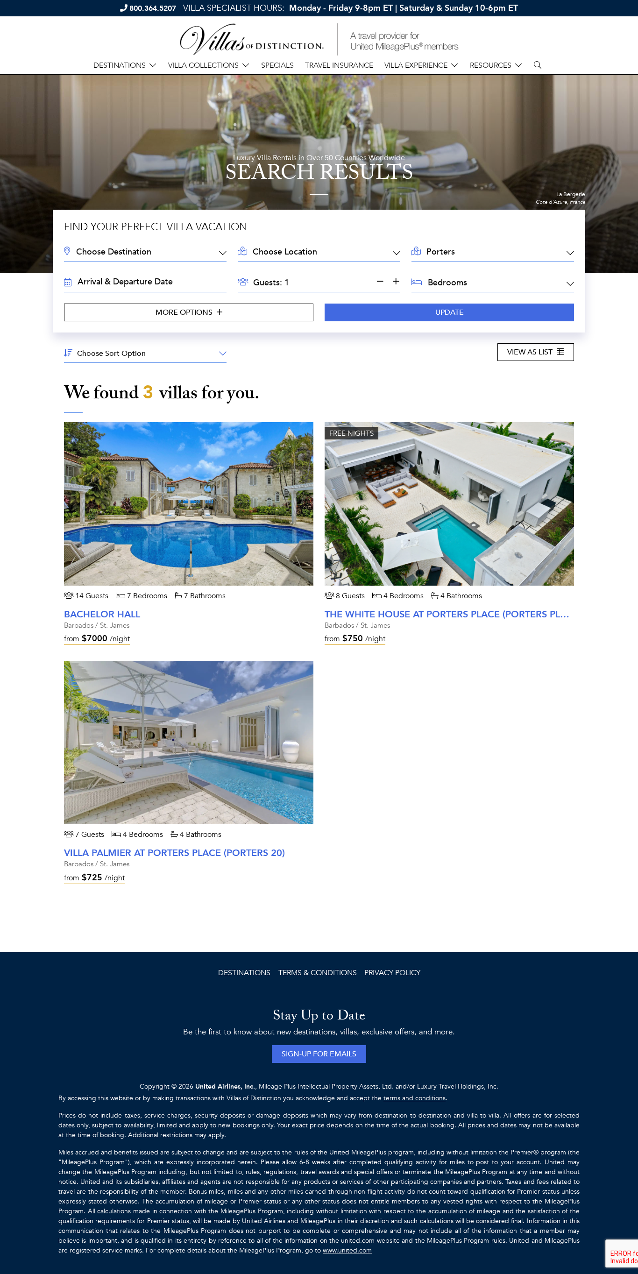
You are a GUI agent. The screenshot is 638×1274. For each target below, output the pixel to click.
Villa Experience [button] (415, 65)
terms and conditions (414, 1098)
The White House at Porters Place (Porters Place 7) (457, 614)
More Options (185, 312)
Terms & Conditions (317, 973)
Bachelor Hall (102, 614)
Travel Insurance (339, 65)
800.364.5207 (152, 8)
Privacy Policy (392, 973)
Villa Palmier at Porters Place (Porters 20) (174, 853)
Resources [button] (490, 65)
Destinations (244, 973)
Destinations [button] (119, 65)
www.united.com (347, 1250)
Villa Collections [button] (203, 65)
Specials (277, 65)
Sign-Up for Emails (319, 1054)
